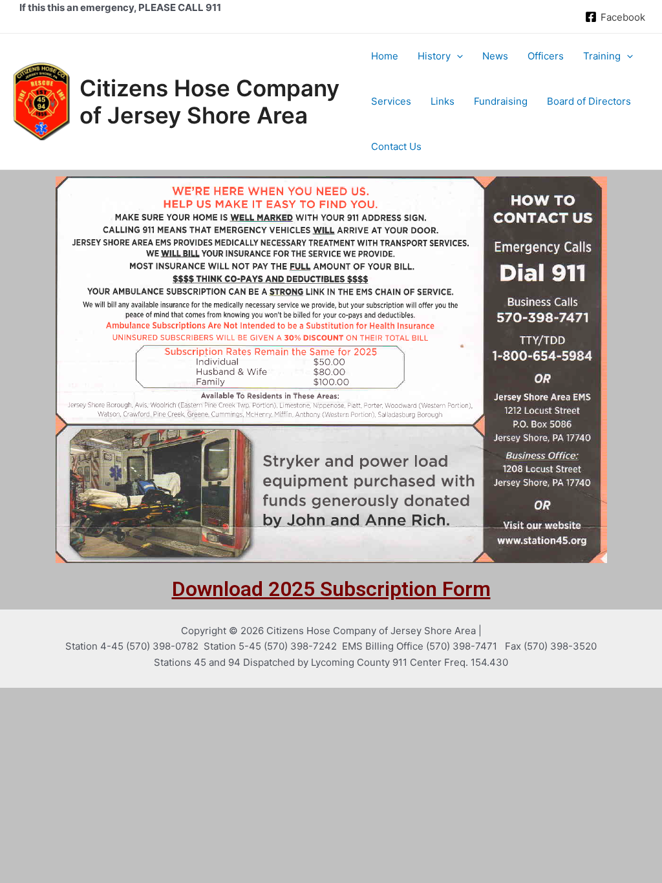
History (434, 56)
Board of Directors (589, 101)
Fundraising (501, 101)
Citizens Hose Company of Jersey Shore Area (209, 101)
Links (442, 101)
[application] (457, 56)
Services (391, 101)
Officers (546, 56)
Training (602, 56)
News (495, 56)
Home (384, 56)
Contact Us (396, 146)
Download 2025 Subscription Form (331, 589)
